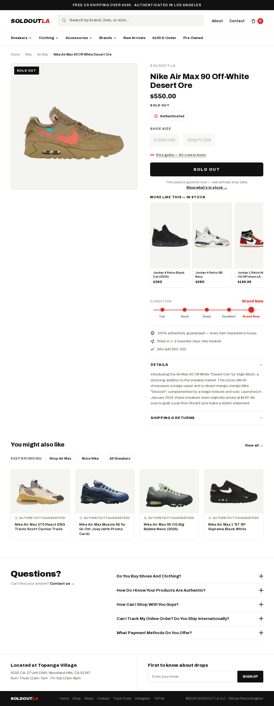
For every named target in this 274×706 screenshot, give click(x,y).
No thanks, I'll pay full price (177, 384)
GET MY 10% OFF (177, 370)
